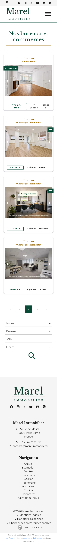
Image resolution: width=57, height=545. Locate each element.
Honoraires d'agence (30, 518)
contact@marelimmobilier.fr (30, 446)
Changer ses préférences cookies (30, 523)
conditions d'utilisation (32, 538)
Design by (32, 527)
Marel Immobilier (28, 423)
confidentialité (12, 538)
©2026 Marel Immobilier (28, 511)
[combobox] (28, 323)
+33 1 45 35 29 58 (30, 442)
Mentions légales (30, 515)
